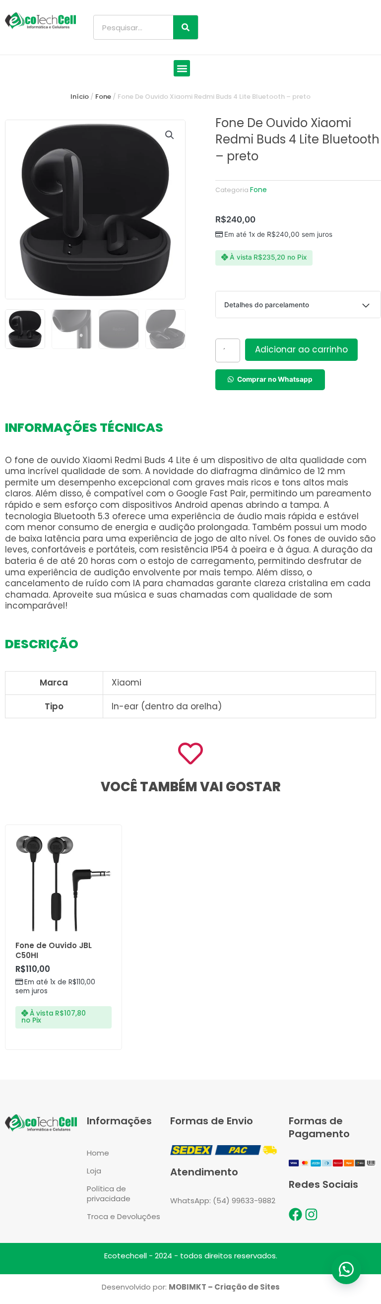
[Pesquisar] (185, 27)
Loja (94, 1171)
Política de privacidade (108, 1193)
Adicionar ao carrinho (301, 349)
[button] (182, 68)
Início (79, 96)
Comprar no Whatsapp (275, 379)
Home (98, 1153)
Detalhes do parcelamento (266, 305)
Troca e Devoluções (123, 1216)
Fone (103, 96)
